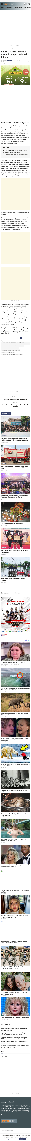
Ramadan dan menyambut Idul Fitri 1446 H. (12, 354)
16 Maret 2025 (17, 60)
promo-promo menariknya (8, 352)
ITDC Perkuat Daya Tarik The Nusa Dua (12, 523)
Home (2, 48)
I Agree (22, 1139)
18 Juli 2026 (4, 554)
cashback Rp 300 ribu (7, 345)
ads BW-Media (18, 7)
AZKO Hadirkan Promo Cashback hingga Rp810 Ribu (15, 154)
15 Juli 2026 (4, 582)
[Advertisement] (15, 26)
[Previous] (14, 588)
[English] (2, 635)
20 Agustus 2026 (5, 442)
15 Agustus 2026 (4, 470)
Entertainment (7, 48)
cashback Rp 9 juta (18, 345)
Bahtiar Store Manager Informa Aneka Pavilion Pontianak (13, 343)
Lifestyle (13, 48)
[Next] (17, 588)
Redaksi (3, 1115)
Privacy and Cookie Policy (11, 1139)
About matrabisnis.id (6, 7)
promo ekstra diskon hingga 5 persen (11, 350)
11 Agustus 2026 (4, 499)
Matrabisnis (9, 60)
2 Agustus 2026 (4, 525)
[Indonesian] (5, 635)
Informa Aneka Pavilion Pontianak (10, 348)
